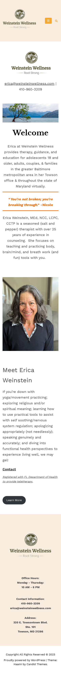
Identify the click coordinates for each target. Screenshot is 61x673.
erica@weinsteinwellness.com (29, 84)
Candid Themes (37, 664)
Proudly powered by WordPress (25, 660)
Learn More (14, 500)
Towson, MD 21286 (30, 631)
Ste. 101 (30, 627)
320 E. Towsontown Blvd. (30, 622)
